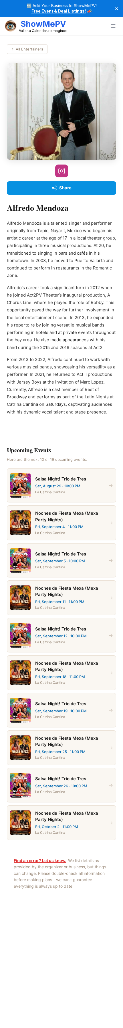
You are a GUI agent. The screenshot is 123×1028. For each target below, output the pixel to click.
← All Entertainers (27, 49)
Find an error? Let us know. (40, 860)
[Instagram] (61, 171)
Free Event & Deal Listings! (58, 11)
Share (65, 187)
